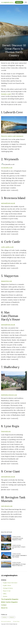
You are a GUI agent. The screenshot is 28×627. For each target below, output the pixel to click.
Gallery (4, 593)
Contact (3, 605)
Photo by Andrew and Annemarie (12, 136)
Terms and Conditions (6, 621)
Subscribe (19, 2)
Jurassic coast (6, 94)
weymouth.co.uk (6, 167)
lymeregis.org (6, 431)
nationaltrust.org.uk (8, 203)
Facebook (4, 617)
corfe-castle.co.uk (7, 247)
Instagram (11, 617)
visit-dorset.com (6, 506)
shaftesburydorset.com (9, 395)
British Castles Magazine (9, 602)
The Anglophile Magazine (9, 599)
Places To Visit (6, 591)
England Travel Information (10, 582)
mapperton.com (6, 281)
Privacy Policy (16, 621)
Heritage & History (8, 588)
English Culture (7, 585)
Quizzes (5, 596)
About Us (4, 608)
